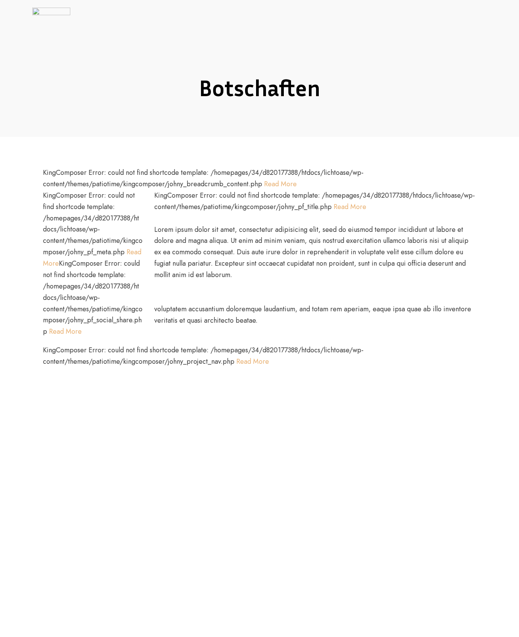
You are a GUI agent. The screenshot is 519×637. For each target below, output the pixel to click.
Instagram (484, 25)
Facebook (444, 25)
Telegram (470, 25)
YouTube (457, 25)
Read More (280, 184)
